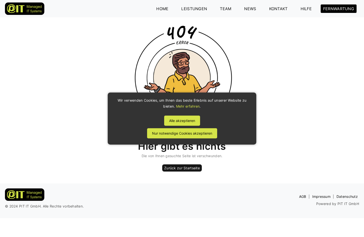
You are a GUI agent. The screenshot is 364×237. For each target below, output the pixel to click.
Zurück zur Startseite (182, 168)
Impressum (321, 196)
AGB (302, 196)
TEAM (225, 8)
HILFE (306, 8)
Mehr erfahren (188, 106)
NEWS (250, 8)
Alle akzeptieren (182, 120)
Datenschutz (347, 196)
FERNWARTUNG (338, 8)
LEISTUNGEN (194, 8)
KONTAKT (278, 8)
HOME (162, 8)
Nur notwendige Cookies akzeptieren (182, 133)
